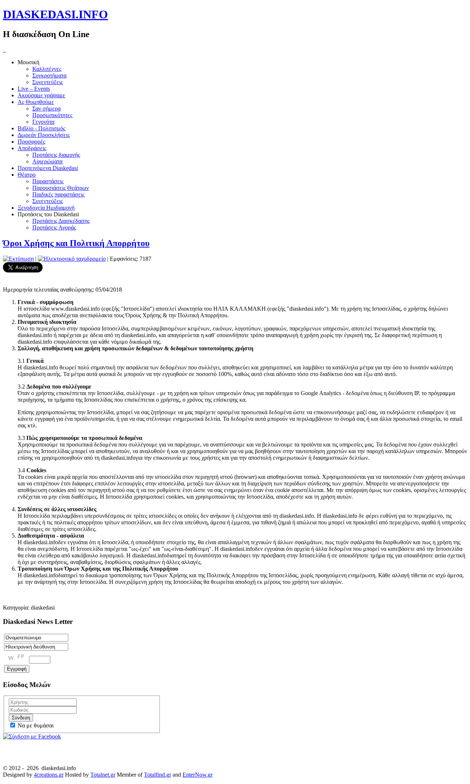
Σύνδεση (21, 717)
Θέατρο (27, 174)
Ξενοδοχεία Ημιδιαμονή (46, 208)
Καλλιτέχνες (46, 69)
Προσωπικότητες (52, 115)
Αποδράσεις (32, 148)
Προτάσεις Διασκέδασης (61, 221)
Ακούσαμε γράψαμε (41, 95)
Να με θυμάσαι (35, 725)
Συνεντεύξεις (47, 82)
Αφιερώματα (47, 161)
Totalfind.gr (157, 775)
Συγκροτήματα (49, 75)
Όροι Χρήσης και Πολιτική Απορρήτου (76, 243)
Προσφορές (31, 141)
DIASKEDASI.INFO (55, 14)
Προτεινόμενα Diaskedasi (48, 168)
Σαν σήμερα (46, 108)
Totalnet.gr (102, 775)
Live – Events (34, 89)
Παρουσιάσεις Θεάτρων (60, 188)
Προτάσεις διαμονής (56, 155)
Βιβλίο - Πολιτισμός (41, 128)
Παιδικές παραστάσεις (58, 194)
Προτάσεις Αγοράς (54, 227)
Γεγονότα (43, 122)
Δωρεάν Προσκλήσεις (44, 135)
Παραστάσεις (48, 181)
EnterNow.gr (197, 775)
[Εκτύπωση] (18, 259)
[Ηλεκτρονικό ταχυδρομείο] (72, 259)
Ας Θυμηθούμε (36, 102)
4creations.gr (49, 775)
